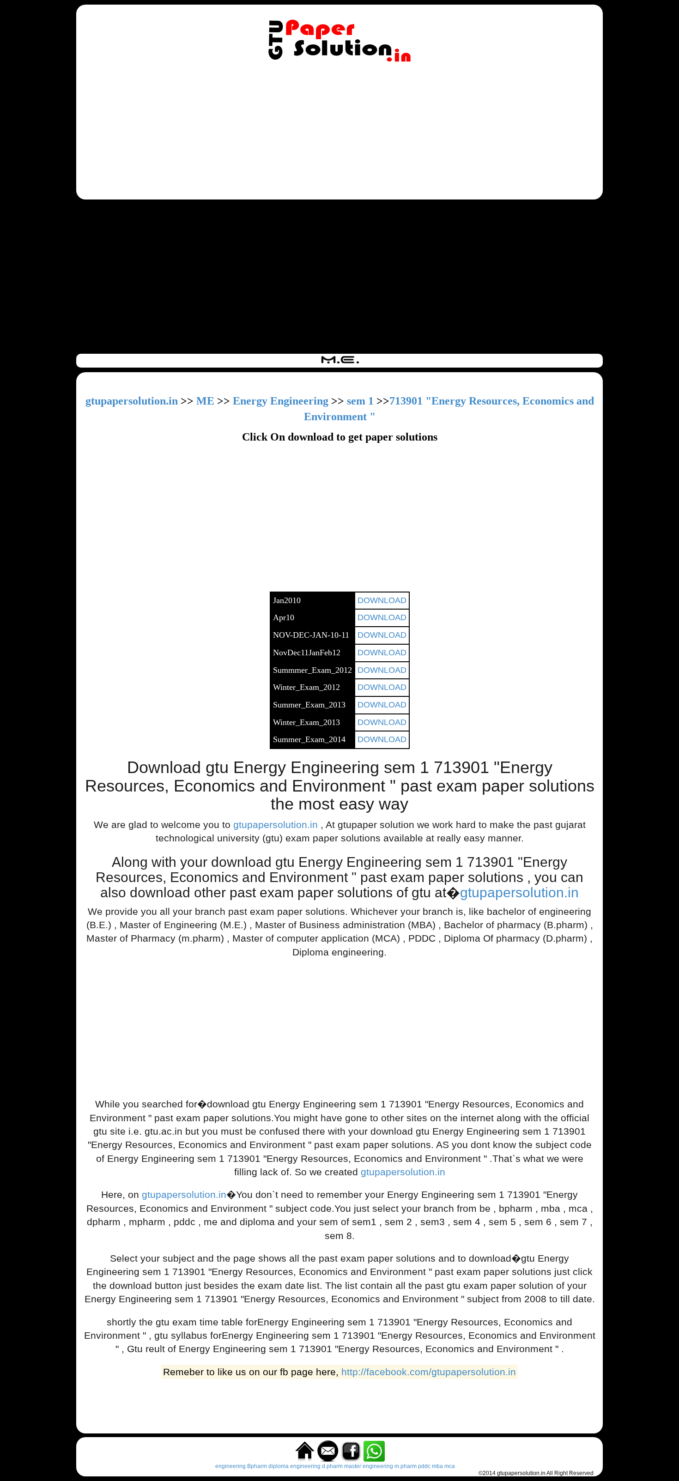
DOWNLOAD (382, 600)
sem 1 (360, 401)
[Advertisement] (339, 132)
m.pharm (405, 1466)
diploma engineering (294, 1466)
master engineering (368, 1466)
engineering (230, 1466)
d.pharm (332, 1466)
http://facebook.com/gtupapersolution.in (428, 1371)
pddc (424, 1466)
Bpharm (257, 1466)
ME (205, 401)
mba (437, 1466)
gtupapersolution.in (131, 401)
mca (449, 1466)
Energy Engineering (280, 401)
